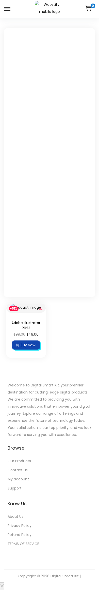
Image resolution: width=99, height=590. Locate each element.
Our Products (19, 460)
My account (18, 479)
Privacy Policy (19, 525)
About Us (15, 516)
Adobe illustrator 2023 (25, 325)
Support (15, 488)
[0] (88, 8)
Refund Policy (19, 534)
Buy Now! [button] (28, 345)
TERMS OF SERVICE (23, 543)
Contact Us (18, 470)
